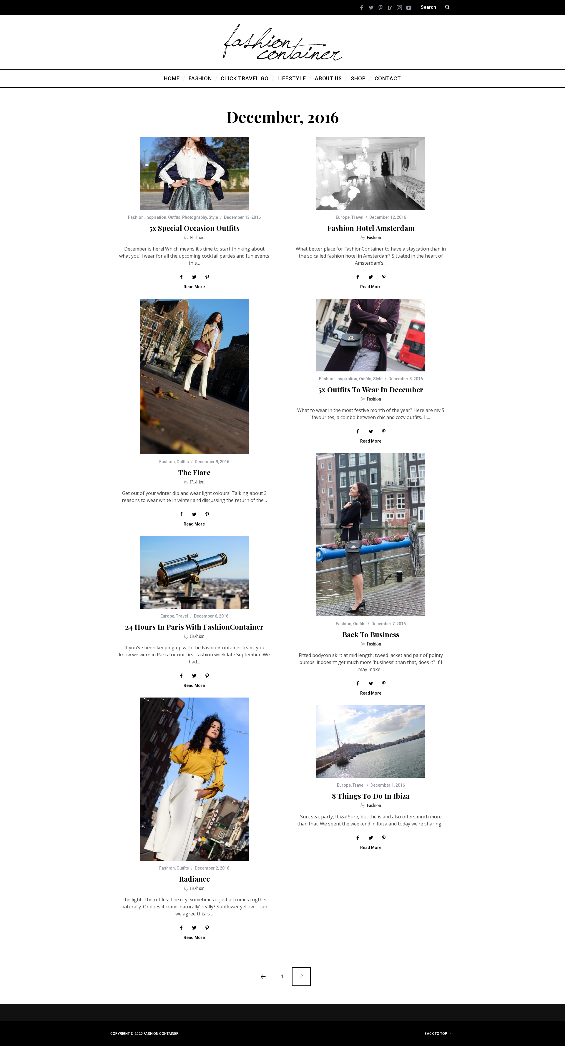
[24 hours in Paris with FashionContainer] (194, 572)
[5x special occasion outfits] (194, 173)
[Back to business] (371, 534)
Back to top (436, 1034)
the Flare (194, 472)
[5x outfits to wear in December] (371, 335)
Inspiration (155, 217)
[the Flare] (194, 376)
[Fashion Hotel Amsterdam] (371, 173)
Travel (357, 217)
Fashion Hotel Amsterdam (371, 228)
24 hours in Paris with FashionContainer (194, 626)
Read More (194, 287)
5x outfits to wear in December (370, 389)
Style (213, 217)
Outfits (174, 217)
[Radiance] (194, 779)
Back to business (370, 634)
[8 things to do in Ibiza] (371, 741)
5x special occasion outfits (194, 228)
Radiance (194, 878)
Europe (343, 217)
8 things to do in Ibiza (371, 795)
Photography (194, 217)
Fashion (136, 217)
